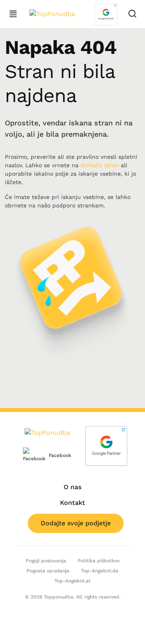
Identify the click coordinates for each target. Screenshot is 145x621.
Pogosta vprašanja (48, 571)
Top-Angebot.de (99, 571)
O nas (72, 487)
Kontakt (72, 502)
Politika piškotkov (99, 561)
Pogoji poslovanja (46, 561)
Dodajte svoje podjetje (76, 523)
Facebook (54, 455)
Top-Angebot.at (72, 581)
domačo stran (100, 165)
